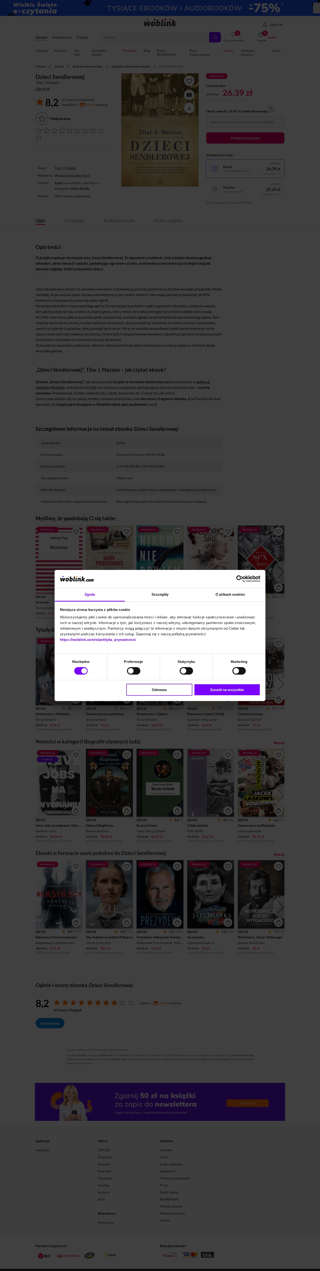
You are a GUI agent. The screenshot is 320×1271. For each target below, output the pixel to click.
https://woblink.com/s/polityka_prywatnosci (98, 640)
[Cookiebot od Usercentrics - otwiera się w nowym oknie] (239, 578)
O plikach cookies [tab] (230, 594)
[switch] (133, 671)
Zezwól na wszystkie (227, 690)
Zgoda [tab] (90, 594)
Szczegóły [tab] (160, 594)
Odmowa (159, 690)
